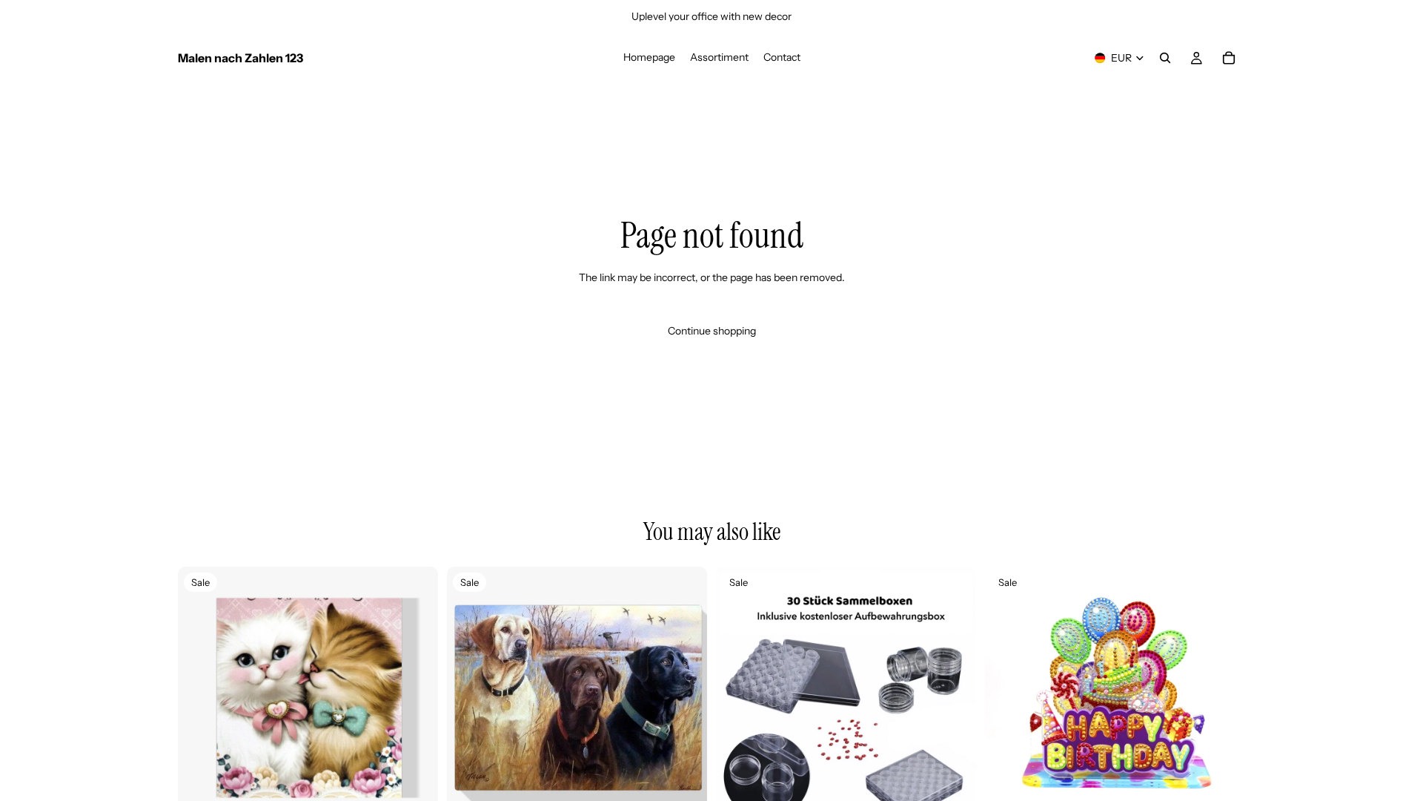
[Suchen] (1165, 58)
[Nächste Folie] (416, 696)
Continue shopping (712, 330)
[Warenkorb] (1229, 58)
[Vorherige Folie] (200, 696)
